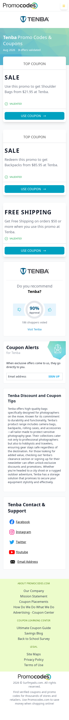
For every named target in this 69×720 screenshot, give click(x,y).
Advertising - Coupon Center (33, 612)
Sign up (54, 376)
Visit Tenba (35, 329)
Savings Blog (34, 633)
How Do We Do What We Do (33, 607)
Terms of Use (33, 665)
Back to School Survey (34, 639)
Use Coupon (31, 116)
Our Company (34, 591)
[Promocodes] (20, 6)
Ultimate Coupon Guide (34, 628)
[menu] (63, 6)
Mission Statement (33, 596)
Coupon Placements (33, 602)
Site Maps (34, 654)
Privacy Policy (34, 659)
